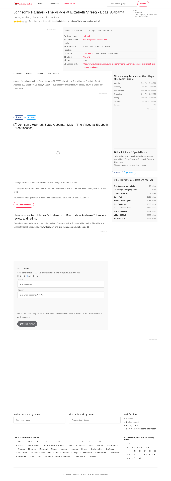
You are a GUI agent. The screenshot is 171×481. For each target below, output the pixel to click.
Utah (39, 456)
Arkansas (49, 442)
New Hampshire (96, 449)
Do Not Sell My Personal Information (141, 429)
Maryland (100, 445)
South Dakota (115, 453)
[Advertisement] (35, 47)
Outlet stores (69, 4)
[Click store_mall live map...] (61, 153)
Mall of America (120, 211)
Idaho (29, 445)
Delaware (92, 442)
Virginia (57, 456)
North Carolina (46, 453)
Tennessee (22, 456)
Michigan (21, 449)
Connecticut (81, 442)
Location (39, 74)
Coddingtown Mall (121, 193)
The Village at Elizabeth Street (95, 40)
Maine (91, 445)
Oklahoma (65, 453)
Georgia (111, 442)
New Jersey (110, 449)
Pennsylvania (87, 453)
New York (34, 453)
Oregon (75, 453)
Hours (29, 74)
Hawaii (20, 445)
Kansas (61, 445)
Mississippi (43, 449)
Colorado (70, 442)
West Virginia (80, 456)
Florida (101, 442)
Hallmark (86, 36)
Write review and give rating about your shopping (65, 227)
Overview (18, 74)
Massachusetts (112, 445)
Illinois (36, 445)
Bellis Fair (118, 197)
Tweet (32, 117)
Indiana (45, 445)
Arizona (39, 442)
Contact (129, 419)
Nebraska (74, 449)
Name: (20, 279)
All (140, 458)
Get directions (24, 205)
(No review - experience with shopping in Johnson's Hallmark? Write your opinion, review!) (64, 21)
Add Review (53, 74)
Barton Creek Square (122, 201)
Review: (21, 290)
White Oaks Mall (121, 219)
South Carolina (100, 453)
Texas (32, 456)
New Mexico (22, 453)
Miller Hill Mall (120, 215)
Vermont (48, 456)
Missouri (54, 449)
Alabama (86, 57)
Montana (64, 449)
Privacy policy (132, 425)
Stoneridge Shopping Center (126, 190)
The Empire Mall (120, 204)
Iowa (53, 445)
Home (41, 4)
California (59, 442)
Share (19, 117)
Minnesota (32, 449)
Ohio (56, 453)
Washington (67, 456)
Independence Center (123, 208)
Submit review (28, 324)
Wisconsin (92, 456)
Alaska (30, 442)
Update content (132, 422)
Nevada (84, 449)
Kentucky (70, 445)
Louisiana (81, 445)
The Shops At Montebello (124, 186)
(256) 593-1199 (89, 53)
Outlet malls (54, 4)
